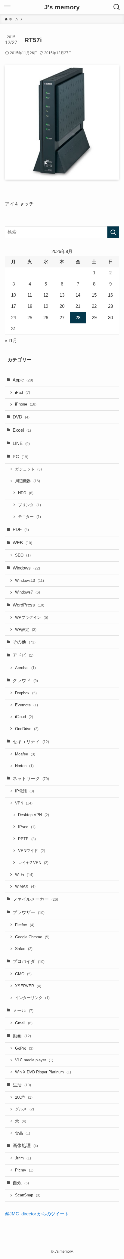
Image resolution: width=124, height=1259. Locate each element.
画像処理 (25, 1145)
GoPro (24, 1048)
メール (23, 1010)
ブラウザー (29, 912)
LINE (21, 443)
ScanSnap (27, 1195)
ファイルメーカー (35, 899)
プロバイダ (29, 961)
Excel (22, 430)
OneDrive (27, 729)
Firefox (24, 925)
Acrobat (25, 667)
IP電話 (24, 791)
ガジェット (28, 469)
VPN (24, 803)
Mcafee (25, 754)
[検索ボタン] (117, 7)
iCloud (24, 716)
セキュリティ (31, 741)
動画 (22, 1035)
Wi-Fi (24, 874)
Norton (24, 766)
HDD (25, 493)
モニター (29, 516)
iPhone (25, 404)
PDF (21, 529)
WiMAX (25, 886)
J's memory (62, 7)
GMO (23, 974)
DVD (21, 417)
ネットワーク (31, 778)
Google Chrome (32, 937)
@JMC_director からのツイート (37, 1213)
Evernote (26, 705)
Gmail (24, 1023)
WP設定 (25, 629)
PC (20, 456)
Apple (23, 380)
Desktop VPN (33, 815)
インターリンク (32, 997)
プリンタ (29, 505)
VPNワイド (31, 850)
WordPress (28, 605)
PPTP (27, 839)
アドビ (23, 655)
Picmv (24, 1170)
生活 (22, 1084)
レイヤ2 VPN (33, 862)
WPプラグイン (31, 617)
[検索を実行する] (113, 232)
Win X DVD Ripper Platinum (43, 1072)
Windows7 (27, 592)
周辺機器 (27, 481)
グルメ (24, 1109)
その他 (24, 642)
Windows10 (29, 580)
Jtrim (23, 1158)
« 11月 (11, 340)
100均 (24, 1097)
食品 (22, 1133)
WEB (22, 542)
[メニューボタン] (7, 7)
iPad (22, 392)
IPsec (27, 827)
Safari (24, 948)
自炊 (21, 1182)
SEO (23, 555)
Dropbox (26, 693)
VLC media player (34, 1060)
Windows (26, 568)
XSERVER (28, 986)
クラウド (25, 680)
